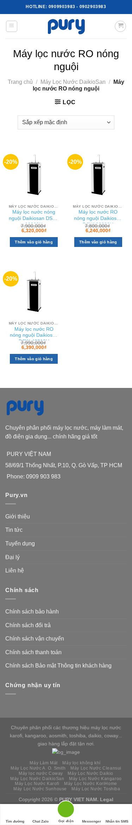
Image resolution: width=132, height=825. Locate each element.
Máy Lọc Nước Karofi (37, 783)
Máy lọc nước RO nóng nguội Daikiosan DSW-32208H (98, 216)
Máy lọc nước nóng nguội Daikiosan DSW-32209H (34, 216)
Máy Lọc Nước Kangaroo (95, 778)
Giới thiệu (17, 516)
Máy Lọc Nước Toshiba (95, 788)
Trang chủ (20, 82)
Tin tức (14, 530)
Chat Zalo (40, 821)
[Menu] (12, 26)
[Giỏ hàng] (120, 26)
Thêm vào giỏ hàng (34, 242)
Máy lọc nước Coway (41, 773)
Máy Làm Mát (44, 762)
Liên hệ (14, 571)
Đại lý (12, 557)
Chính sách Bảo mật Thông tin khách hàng (58, 666)
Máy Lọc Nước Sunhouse (40, 788)
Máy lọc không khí (81, 762)
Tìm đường (15, 821)
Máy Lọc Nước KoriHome (90, 783)
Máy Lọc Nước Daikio (90, 773)
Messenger (91, 821)
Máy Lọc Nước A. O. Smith (38, 768)
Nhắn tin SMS (117, 821)
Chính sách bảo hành (32, 612)
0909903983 (62, 6)
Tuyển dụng (20, 543)
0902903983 (93, 6)
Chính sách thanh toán (33, 652)
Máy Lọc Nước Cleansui (95, 768)
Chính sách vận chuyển (34, 639)
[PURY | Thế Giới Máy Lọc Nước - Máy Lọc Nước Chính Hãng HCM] (66, 26)
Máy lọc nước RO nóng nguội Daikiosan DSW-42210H (34, 333)
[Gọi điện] (65, 810)
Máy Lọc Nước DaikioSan (73, 82)
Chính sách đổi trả (28, 625)
